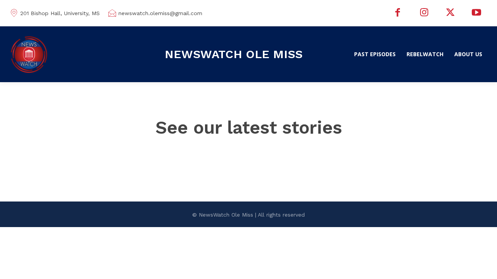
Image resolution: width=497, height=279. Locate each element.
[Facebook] (398, 13)
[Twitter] (450, 13)
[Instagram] (424, 13)
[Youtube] (476, 13)
